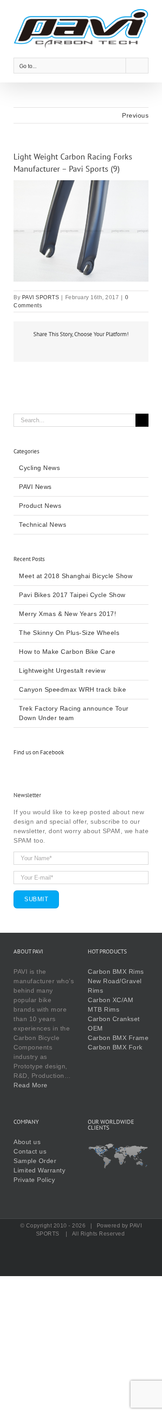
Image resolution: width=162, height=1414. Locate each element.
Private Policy (34, 1179)
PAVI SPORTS (40, 297)
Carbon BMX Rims (116, 971)
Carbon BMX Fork (115, 1047)
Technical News (42, 524)
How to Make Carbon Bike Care (67, 651)
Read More (31, 1085)
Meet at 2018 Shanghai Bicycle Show (75, 575)
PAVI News (35, 486)
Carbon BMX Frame (118, 1037)
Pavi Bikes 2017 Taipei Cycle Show (72, 594)
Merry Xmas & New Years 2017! (67, 613)
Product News (40, 505)
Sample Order (35, 1160)
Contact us (30, 1151)
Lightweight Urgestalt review (62, 670)
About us (27, 1141)
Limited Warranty (39, 1170)
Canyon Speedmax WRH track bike (72, 689)
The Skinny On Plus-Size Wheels (69, 632)
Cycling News (39, 467)
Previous (135, 115)
